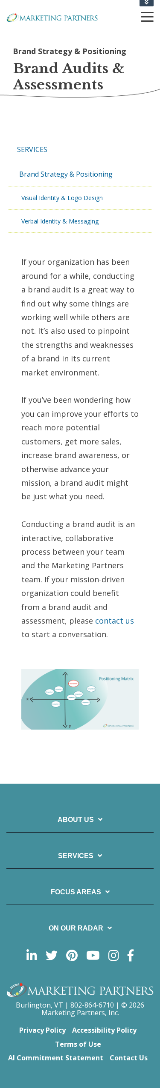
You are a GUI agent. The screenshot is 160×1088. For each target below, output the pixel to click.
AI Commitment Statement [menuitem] (55, 1057)
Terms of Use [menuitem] (78, 1044)
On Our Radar (76, 928)
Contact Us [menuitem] (129, 1057)
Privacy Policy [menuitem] (42, 1030)
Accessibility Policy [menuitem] (104, 1030)
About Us (76, 819)
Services (75, 855)
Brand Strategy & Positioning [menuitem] (66, 174)
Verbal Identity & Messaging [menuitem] (60, 221)
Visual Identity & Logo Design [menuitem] (62, 198)
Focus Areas (76, 892)
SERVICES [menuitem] (32, 149)
